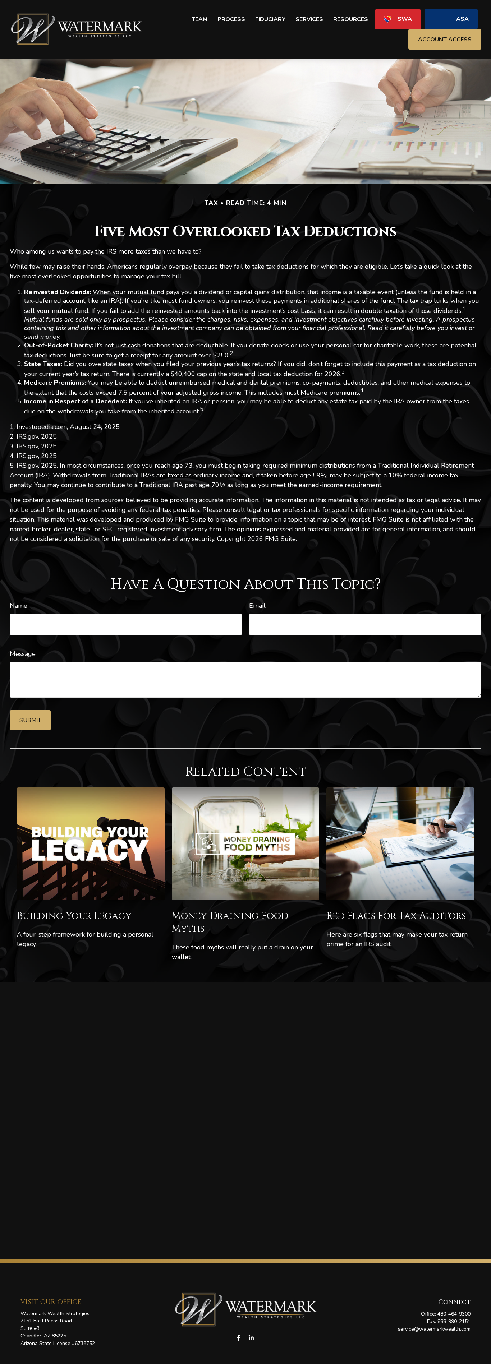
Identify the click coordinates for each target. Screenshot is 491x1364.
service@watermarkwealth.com (434, 1329)
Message (23, 653)
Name (18, 605)
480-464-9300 (454, 1313)
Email (257, 605)
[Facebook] (238, 1338)
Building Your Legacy (74, 916)
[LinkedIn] (251, 1338)
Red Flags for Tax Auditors (396, 916)
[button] (199, 18)
